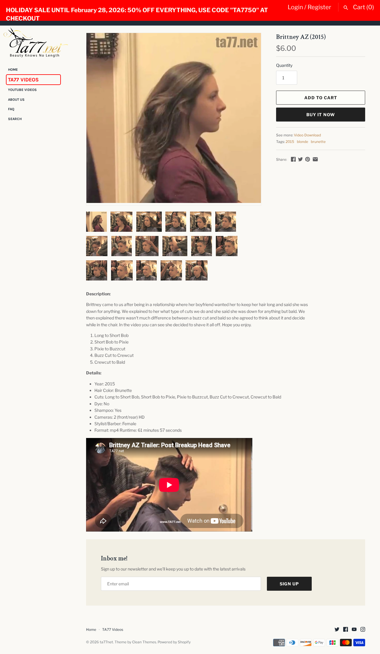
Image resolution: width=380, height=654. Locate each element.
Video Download (307, 135)
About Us (16, 99)
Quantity (284, 65)
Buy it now (320, 114)
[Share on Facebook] (293, 159)
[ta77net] (35, 42)
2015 (290, 142)
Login (295, 7)
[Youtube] (354, 630)
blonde (302, 142)
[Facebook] (345, 630)
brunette (318, 142)
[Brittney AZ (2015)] (173, 118)
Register (319, 7)
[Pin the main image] (307, 159)
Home (13, 69)
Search (15, 119)
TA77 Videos (23, 80)
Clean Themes (144, 642)
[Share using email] (315, 159)
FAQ (11, 109)
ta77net (106, 642)
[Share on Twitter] (300, 159)
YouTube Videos (22, 90)
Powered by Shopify (174, 642)
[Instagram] (362, 630)
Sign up (289, 583)
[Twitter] (337, 630)
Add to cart (320, 97)
